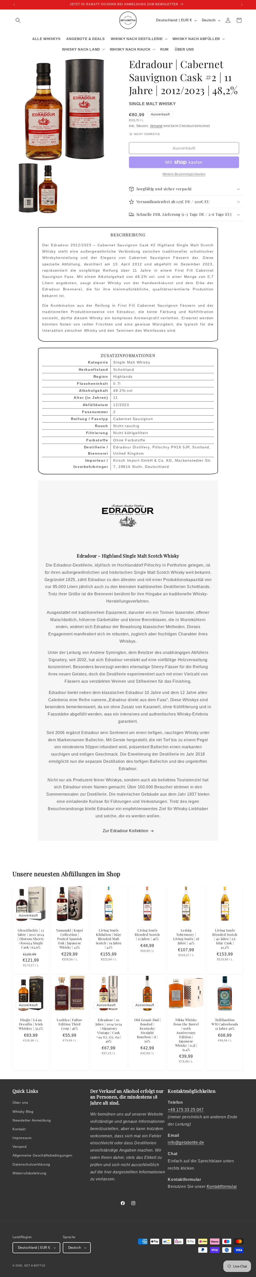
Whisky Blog (23, 1112)
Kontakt (19, 1129)
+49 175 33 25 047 (186, 1110)
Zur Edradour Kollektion (125, 831)
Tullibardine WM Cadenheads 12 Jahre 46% (225, 1024)
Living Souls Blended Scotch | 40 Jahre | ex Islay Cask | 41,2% (225, 939)
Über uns (20, 1103)
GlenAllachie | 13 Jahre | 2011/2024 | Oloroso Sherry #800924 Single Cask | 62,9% (31, 939)
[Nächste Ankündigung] (241, 5)
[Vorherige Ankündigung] (14, 5)
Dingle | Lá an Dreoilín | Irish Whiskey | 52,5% (31, 1024)
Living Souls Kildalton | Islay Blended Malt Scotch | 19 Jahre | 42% (109, 939)
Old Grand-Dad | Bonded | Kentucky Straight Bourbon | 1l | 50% (147, 1030)
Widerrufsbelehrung (29, 1173)
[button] (18, 20)
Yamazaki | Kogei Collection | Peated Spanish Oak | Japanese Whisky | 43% (69, 939)
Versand (156, 126)
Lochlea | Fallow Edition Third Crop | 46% (70, 1024)
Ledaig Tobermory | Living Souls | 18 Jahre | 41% (186, 937)
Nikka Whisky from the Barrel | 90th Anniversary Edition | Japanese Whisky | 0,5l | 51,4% (186, 1035)
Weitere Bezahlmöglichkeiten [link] (184, 174)
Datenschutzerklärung (31, 1164)
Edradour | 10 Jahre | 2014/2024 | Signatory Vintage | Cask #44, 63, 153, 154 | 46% (108, 1030)
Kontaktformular (222, 1186)
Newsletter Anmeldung (31, 1120)
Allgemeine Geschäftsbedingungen (42, 1155)
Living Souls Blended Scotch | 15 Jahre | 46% (147, 935)
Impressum (22, 1138)
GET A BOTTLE (35, 1265)
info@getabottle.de (186, 1142)
